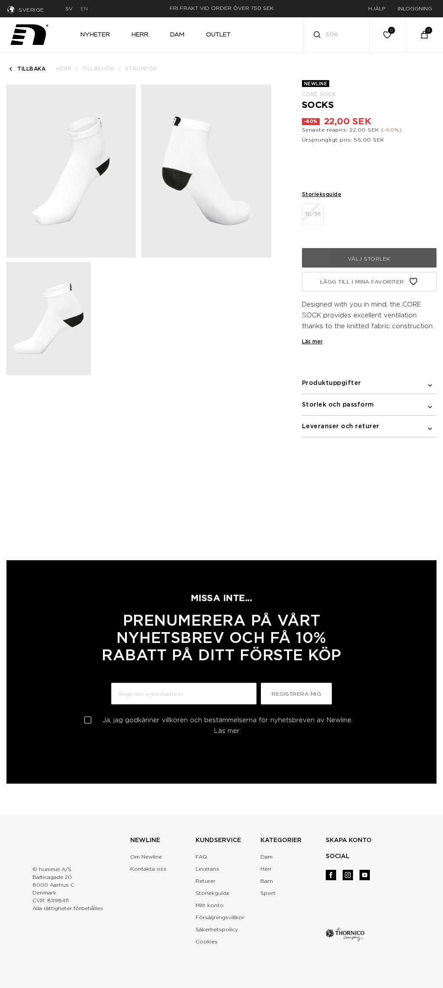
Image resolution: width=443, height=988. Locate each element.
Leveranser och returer (340, 426)
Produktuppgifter (331, 382)
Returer (205, 881)
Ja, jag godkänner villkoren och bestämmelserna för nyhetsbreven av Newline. (228, 725)
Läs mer (312, 341)
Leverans (207, 868)
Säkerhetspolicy (217, 929)
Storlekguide (212, 893)
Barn (266, 881)
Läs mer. (227, 731)
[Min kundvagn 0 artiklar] (424, 34)
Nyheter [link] (95, 34)
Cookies (207, 941)
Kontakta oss (148, 868)
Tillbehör (98, 68)
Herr (63, 68)
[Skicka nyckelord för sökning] (317, 36)
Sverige (31, 9)
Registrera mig (296, 694)
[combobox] (336, 34)
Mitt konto (210, 905)
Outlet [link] (218, 34)
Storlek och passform (338, 404)
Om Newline (146, 856)
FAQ (201, 856)
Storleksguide (322, 194)
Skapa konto (349, 839)
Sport (268, 893)
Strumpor (141, 68)
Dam (266, 856)
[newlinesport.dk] (29, 33)
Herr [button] (140, 34)
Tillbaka (31, 68)
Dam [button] (177, 34)
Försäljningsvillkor (220, 917)
